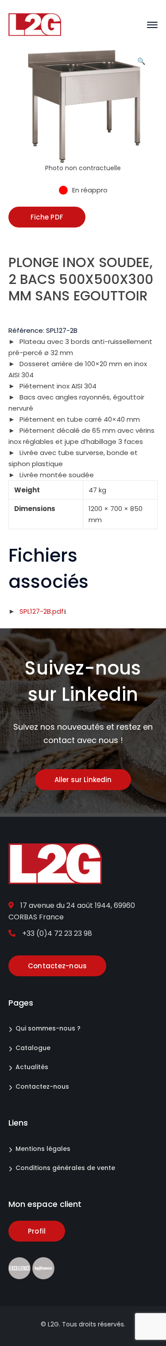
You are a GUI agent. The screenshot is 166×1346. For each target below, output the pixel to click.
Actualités (31, 1066)
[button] (141, 64)
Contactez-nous (42, 1086)
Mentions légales (42, 1148)
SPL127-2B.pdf (41, 611)
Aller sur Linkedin (83, 779)
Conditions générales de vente (65, 1167)
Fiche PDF (47, 217)
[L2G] (34, 24)
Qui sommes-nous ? (48, 1028)
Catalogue (32, 1047)
